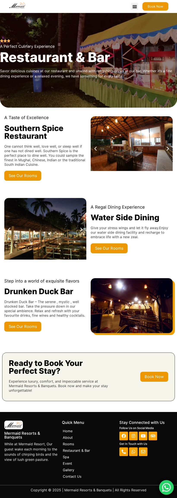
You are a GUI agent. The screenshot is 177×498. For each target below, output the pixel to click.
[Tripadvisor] (153, 436)
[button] (134, 6)
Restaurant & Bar (76, 450)
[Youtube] (143, 436)
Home (68, 431)
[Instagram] (133, 436)
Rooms (68, 444)
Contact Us (72, 476)
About (68, 437)
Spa (66, 457)
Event (67, 463)
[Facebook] (123, 436)
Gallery (68, 470)
